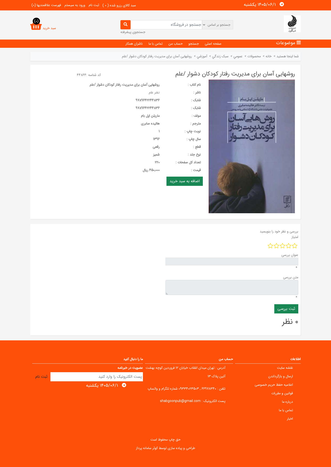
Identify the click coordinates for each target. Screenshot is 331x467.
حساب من (175, 43)
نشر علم (154, 92)
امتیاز (295, 237)
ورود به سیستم (74, 5)
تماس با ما (156, 43)
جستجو (194, 43)
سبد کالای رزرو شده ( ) (119, 5)
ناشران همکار (134, 43)
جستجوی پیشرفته (132, 32)
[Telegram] (282, 4)
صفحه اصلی (213, 43)
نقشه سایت (285, 367)
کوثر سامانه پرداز (147, 448)
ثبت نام (94, 5)
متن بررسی (290, 277)
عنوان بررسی (289, 255)
